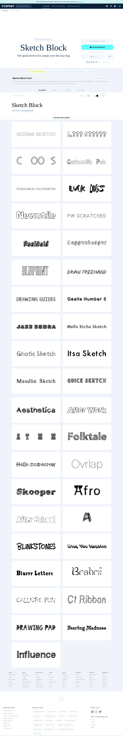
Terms (93, 722)
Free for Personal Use (36, 71)
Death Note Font (8, 711)
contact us (80, 1)
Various (57, 71)
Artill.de (97, 78)
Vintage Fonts (38, 720)
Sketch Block (51, 81)
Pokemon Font (7, 718)
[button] (107, 6)
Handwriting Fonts (50, 716)
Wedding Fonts (38, 725)
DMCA (92, 727)
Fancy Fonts (73, 711)
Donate (105, 78)
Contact (93, 725)
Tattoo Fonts (37, 716)
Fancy (49, 71)
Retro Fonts (48, 720)
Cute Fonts (62, 716)
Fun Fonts (59, 720)
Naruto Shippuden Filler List (65, 729)
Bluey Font (6, 723)
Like (93, 56)
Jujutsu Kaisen (7, 721)
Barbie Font (6, 726)
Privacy (93, 720)
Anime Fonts (37, 729)
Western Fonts (50, 725)
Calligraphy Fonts (39, 711)
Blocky (81, 71)
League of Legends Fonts (65, 725)
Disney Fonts (37, 734)
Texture (89, 71)
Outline (73, 71)
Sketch (65, 71)
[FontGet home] (7, 6)
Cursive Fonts (51, 711)
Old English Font (49, 729)
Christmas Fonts (70, 720)
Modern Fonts (73, 716)
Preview (103, 94)
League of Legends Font (11, 716)
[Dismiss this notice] (117, 1)
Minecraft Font (7, 713)
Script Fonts (62, 711)
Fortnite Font (7, 728)
